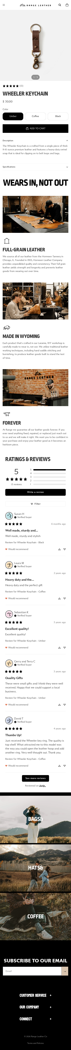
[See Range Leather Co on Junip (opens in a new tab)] (42, 785)
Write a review (35, 492)
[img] (23, 517)
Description (8, 140)
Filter (37, 503)
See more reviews (35, 778)
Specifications (9, 167)
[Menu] (4, 5)
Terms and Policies (35, 1043)
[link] (12, 86)
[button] (48, 469)
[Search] (59, 5)
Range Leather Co (39, 1036)
